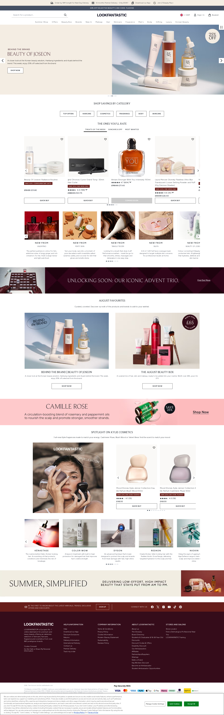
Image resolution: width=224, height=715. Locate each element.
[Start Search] (65, 14)
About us (135, 629)
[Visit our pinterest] (180, 607)
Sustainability (103, 640)
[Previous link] (26, 236)
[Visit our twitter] (158, 607)
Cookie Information (105, 635)
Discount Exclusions (71, 635)
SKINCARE (156, 114)
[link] (199, 15)
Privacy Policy (103, 632)
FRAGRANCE (124, 114)
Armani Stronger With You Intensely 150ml (131, 180)
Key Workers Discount (140, 663)
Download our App (71, 632)
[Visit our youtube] (169, 607)
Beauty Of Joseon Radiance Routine (41, 180)
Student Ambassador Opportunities (146, 668)
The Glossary (137, 632)
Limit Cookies (175, 704)
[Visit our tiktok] (175, 607)
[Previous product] (118, 478)
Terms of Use (93, 712)
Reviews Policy (103, 643)
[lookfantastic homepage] (112, 15)
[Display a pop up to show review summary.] (86, 190)
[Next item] (198, 171)
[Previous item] (26, 171)
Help (65, 629)
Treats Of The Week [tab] (95, 129)
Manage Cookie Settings (155, 704)
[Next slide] (221, 60)
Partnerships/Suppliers (140, 654)
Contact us (68, 646)
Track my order (69, 652)
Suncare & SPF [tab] (115, 129)
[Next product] (194, 478)
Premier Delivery (70, 649)
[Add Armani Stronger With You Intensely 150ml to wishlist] (149, 139)
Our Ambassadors (139, 649)
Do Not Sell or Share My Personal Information (37, 650)
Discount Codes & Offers (142, 643)
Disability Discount (139, 646)
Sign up (102, 607)
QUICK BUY (44, 201)
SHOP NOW (15, 70)
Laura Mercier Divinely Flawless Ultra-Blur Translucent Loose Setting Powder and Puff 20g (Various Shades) (175, 182)
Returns (66, 637)
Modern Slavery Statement (108, 637)
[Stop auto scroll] (221, 27)
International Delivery (72, 643)
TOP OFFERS (68, 114)
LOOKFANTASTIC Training (176, 637)
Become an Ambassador (141, 666)
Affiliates (135, 652)
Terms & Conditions (105, 629)
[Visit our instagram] (163, 607)
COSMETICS (105, 114)
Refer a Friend (137, 660)
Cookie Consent (30, 646)
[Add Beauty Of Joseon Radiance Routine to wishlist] (62, 139)
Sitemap (135, 657)
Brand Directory (138, 635)
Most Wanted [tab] (132, 129)
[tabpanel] (112, 170)
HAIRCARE (87, 114)
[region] (112, 704)
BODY (141, 114)
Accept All (191, 704)
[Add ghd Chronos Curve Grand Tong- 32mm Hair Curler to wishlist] (105, 139)
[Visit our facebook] (152, 607)
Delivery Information (71, 640)
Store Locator (171, 629)
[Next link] (198, 236)
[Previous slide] (2, 60)
